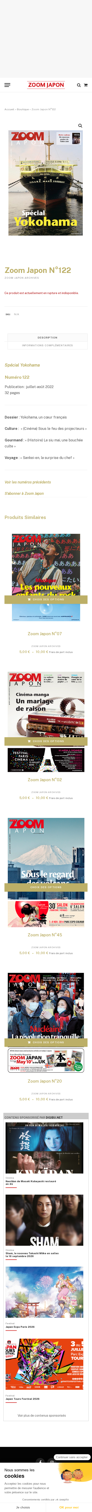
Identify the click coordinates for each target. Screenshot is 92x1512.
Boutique (23, 109)
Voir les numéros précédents (28, 482)
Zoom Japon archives (21, 277)
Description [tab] (47, 337)
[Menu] (7, 85)
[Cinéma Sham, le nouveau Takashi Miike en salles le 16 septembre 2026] (32, 1262)
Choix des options (48, 599)
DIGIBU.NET (54, 1117)
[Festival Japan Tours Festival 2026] (23, 1406)
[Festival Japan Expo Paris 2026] (20, 1334)
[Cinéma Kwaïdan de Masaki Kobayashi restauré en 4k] (32, 1190)
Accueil (9, 109)
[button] (80, 126)
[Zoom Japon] (46, 85)
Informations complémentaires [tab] (47, 345)
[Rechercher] (79, 85)
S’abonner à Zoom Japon (24, 493)
